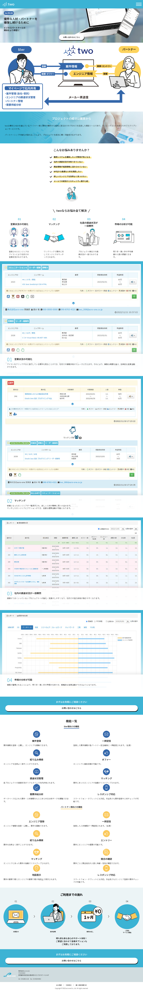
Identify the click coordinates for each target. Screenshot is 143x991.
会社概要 (59, 985)
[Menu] (139, 4)
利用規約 (69, 985)
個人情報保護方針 (81, 985)
